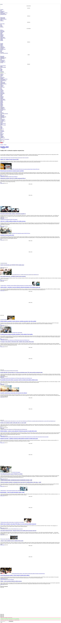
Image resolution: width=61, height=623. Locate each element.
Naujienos (1, 144)
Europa (1, 26)
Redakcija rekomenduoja (3, 12)
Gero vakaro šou (2, 60)
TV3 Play (1, 62)
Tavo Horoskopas (2, 61)
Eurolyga (1, 110)
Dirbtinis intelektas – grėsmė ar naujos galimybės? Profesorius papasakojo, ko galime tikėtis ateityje (18, 431)
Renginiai (1, 40)
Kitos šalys (1, 90)
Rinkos (1, 19)
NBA (1, 51)
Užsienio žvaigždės (3, 67)
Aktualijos (1, 9)
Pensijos (1, 132)
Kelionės (1, 38)
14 (1, 182)
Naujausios (1, 74)
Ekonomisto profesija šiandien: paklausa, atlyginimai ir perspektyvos (13, 213)
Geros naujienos (2, 13)
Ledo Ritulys (2, 46)
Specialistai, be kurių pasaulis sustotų (7, 235)
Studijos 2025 (2, 162)
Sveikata (1, 39)
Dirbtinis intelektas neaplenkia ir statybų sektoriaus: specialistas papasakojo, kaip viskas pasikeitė (18, 321)
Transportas (2, 20)
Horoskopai (2, 34)
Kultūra (1, 69)
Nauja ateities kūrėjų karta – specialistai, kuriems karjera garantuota (13, 276)
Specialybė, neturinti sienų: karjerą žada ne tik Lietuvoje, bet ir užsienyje (13, 392)
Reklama (1, 134)
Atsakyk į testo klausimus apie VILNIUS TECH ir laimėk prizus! (12, 264)
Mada (1, 70)
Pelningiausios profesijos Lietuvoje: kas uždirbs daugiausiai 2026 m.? (13, 178)
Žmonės (28, 64)
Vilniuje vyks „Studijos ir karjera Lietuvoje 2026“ (9, 159)
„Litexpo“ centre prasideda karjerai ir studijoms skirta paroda (11, 540)
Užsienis (28, 22)
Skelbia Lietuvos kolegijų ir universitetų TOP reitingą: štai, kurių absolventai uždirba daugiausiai (18, 523)
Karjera (1, 135)
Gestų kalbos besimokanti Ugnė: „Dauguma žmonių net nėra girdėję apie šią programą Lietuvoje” (18, 530)
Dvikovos (1, 105)
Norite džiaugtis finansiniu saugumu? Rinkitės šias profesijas (11, 473)
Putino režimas (2, 23)
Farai (1, 59)
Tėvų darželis (2, 30)
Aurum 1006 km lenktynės (4, 53)
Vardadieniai (2, 136)
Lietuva (5, 144)
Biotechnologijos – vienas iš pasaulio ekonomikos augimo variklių (12, 492)
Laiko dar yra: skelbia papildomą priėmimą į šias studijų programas (12, 221)
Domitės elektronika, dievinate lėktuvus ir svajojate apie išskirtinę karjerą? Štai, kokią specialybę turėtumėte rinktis (21, 372)
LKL (1, 50)
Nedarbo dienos (2, 137)
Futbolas (1, 44)
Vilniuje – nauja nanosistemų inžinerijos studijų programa (11, 581)
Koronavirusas (2, 11)
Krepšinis (1, 43)
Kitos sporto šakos (3, 49)
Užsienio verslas (2, 18)
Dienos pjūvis (2, 56)
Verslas (1, 81)
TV (0, 125)
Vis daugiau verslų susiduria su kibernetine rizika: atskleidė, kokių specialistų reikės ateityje (17, 341)
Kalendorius (2, 130)
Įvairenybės (2, 71)
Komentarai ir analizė (3, 14)
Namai (1, 33)
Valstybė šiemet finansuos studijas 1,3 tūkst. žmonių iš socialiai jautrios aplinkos (14, 575)
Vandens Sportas (2, 47)
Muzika (1, 66)
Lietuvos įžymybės (3, 65)
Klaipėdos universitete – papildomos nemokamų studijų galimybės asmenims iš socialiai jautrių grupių (19, 438)
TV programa (2, 131)
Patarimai (1, 36)
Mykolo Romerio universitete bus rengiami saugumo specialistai (12, 170)
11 (0, 239)
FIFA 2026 (1, 52)
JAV (1, 24)
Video (29, 54)
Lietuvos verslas (2, 17)
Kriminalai (1, 78)
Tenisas (1, 106)
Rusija (1, 25)
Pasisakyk (1, 35)
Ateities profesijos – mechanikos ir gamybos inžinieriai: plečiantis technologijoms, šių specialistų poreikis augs (20, 287)
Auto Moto (1, 48)
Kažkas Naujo (2, 58)
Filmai (1, 126)
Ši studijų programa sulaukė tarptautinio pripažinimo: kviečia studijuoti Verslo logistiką (16, 334)
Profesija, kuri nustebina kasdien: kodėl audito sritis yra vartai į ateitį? (13, 422)
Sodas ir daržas (2, 37)
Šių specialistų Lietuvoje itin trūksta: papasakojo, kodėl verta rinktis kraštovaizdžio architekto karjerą (19, 379)
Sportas (1, 103)
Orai (1, 10)
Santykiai (1, 32)
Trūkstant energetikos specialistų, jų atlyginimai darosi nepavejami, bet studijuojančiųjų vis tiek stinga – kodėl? (20, 482)
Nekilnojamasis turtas (3, 83)
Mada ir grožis (2, 31)
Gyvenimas (29, 28)
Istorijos (1, 91)
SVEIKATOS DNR (3, 57)
